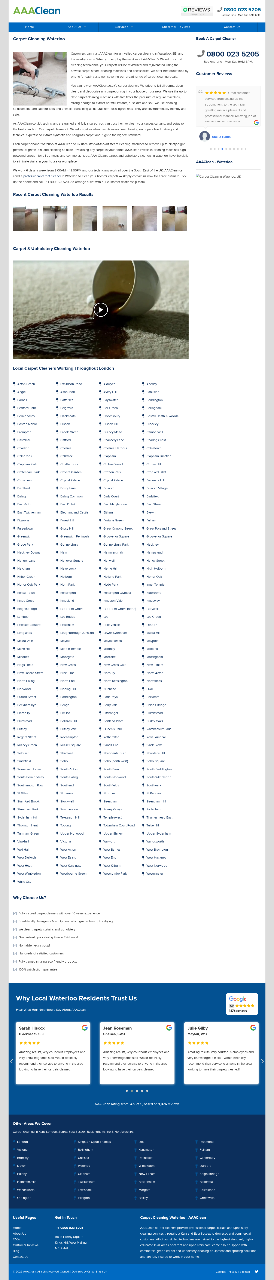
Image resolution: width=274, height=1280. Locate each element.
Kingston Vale (112, 601)
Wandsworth (155, 841)
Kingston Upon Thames (94, 1142)
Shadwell (66, 753)
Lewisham (67, 625)
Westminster (154, 873)
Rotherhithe (111, 737)
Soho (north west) (115, 761)
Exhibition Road (71, 384)
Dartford (205, 1166)
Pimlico (65, 713)
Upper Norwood (72, 833)
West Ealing (68, 857)
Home (29, 27)
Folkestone (207, 1190)
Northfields (154, 681)
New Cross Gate (114, 665)
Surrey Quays (112, 809)
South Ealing (69, 777)
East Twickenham (29, 512)
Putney (22, 729)
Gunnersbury (69, 544)
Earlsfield (152, 496)
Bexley (143, 1198)
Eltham (108, 512)
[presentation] (11, 1061)
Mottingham (154, 657)
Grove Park (25, 544)
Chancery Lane (113, 440)
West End (109, 857)
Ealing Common (71, 496)
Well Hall (23, 849)
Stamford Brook (28, 801)
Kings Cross (25, 601)
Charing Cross (156, 440)
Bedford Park (26, 408)
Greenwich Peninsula (74, 536)
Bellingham (154, 408)
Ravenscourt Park (158, 729)
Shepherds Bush (114, 753)
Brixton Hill (110, 424)
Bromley (22, 1158)
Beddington (154, 400)
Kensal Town (26, 593)
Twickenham (86, 1182)
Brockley (152, 424)
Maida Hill (153, 633)
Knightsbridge (27, 609)
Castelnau (24, 440)
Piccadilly (23, 713)
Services (121, 27)
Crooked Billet (156, 472)
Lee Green (153, 617)
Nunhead (109, 689)
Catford (65, 440)
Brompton (24, 432)
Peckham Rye (26, 705)
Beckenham (147, 1182)
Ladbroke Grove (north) (119, 609)
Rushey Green (27, 745)
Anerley (151, 384)
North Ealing (26, 681)
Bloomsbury (111, 416)
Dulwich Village (157, 488)
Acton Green (26, 384)
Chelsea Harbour (115, 448)
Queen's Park (112, 729)
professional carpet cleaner (42, 176)
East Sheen (154, 504)
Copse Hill (153, 464)
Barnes (22, 400)
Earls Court (111, 496)
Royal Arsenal (155, 737)
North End (67, 681)
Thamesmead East (159, 817)
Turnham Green (28, 833)
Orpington (24, 1198)
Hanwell (109, 561)
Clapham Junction (158, 456)
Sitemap (245, 1272)
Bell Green (110, 408)
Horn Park (67, 584)
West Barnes (112, 849)
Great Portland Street (161, 528)
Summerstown (70, 809)
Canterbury (207, 1158)
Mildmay (109, 649)
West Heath (25, 866)
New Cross (68, 665)
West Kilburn (112, 866)
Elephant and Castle (74, 512)
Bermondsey (26, 416)
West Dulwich (26, 857)
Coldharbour (69, 464)
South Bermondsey (30, 777)
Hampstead (154, 552)
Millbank (152, 649)
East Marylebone (115, 504)
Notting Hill (68, 689)
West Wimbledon (29, 873)
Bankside (152, 392)
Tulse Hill (152, 825)
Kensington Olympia (117, 593)
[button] (211, 149)
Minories (23, 657)
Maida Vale (25, 641)
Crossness (24, 480)
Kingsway (153, 601)
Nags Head (25, 665)
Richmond (207, 1142)
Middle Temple (70, 649)
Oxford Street (26, 697)
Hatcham (23, 568)
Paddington (68, 697)
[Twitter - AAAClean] (256, 1272)
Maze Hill (23, 649)
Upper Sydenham (158, 833)
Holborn (66, 577)
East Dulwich (69, 504)
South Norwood (114, 777)
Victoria (65, 841)
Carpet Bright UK (97, 1271)
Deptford (23, 488)
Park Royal (110, 697)
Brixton (65, 424)
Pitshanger (110, 713)
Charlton (23, 448)
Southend (67, 785)
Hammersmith (113, 552)
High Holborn (155, 568)
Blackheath (68, 416)
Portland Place (113, 721)
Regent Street (26, 737)
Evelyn (150, 512)
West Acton (68, 849)
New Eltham (154, 665)
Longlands (24, 633)
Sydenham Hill (27, 817)
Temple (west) (112, 817)
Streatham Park (28, 809)
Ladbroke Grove (71, 609)
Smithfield (24, 761)
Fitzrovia (23, 520)
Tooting (65, 825)
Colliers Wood (113, 464)
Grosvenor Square (116, 536)
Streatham (110, 801)
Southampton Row (30, 785)
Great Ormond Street (118, 528)
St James (66, 793)
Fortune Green (113, 520)
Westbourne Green (73, 873)
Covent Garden (71, 472)
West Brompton (157, 849)
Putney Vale (68, 729)
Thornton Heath (28, 825)
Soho (64, 761)
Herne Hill (110, 568)
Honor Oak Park (28, 584)
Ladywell (152, 609)
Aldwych (109, 384)
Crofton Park (112, 472)
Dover (21, 1166)
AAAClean (29, 1271)
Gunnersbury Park (116, 544)
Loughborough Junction (77, 633)
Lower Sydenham (115, 633)
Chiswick (66, 456)
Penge (64, 705)
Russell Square (70, 745)
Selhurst (22, 753)
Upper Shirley (112, 833)
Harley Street (155, 561)
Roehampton (69, 737)
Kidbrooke (153, 593)
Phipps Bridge (156, 705)
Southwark (153, 785)
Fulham (151, 520)
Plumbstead (154, 713)
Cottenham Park (28, 472)
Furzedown (25, 528)
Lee (105, 617)
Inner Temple (155, 584)
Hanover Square (71, 561)
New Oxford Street (30, 673)
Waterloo (84, 1166)
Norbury (109, 673)
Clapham (109, 456)
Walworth (109, 841)
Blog (16, 1251)
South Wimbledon (158, 777)
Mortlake (109, 657)
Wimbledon (147, 1166)
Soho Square (155, 761)
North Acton (154, 673)
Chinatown (153, 448)
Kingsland (67, 601)
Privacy (232, 1272)
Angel (21, 392)
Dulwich (108, 488)
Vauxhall (23, 841)
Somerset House (29, 769)
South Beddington (159, 769)
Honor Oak (154, 577)
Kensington (68, 593)
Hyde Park (110, 584)
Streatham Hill (156, 801)
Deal (142, 1142)
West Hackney (156, 857)
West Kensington (71, 866)
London (151, 625)
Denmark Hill (155, 480)
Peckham (152, 697)
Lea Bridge (67, 617)
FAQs (16, 1239)
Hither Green (26, 577)
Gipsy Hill (66, 528)
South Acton (68, 769)
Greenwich (24, 536)
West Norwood (156, 866)
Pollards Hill (68, 721)
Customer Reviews (176, 27)
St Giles (22, 793)
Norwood (24, 689)
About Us (75, 27)
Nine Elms (67, 673)
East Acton (24, 504)
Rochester (146, 1158)
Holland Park (112, 577)
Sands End (111, 745)
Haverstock (68, 568)
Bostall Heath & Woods (162, 416)
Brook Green (69, 432)
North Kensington (115, 681)
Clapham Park (27, 464)
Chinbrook (24, 456)
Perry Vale (110, 705)
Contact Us (232, 27)
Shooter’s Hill (155, 753)
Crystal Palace (70, 480)
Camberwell (154, 432)
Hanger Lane (26, 561)
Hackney (152, 544)
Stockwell (67, 801)
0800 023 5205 (241, 10)
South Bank (111, 769)
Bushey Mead (112, 432)
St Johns (109, 793)
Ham (63, 552)
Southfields (111, 785)
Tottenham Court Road (119, 825)
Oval (149, 689)
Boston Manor (27, 424)
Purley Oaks (154, 721)
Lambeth (23, 617)
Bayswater (110, 400)
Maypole (152, 641)
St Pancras (153, 793)
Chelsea (65, 448)
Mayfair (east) (112, 641)
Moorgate (67, 657)
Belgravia (66, 408)
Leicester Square (28, 625)
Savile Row (154, 745)
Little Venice (111, 625)
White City (24, 882)
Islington (84, 1198)
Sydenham (153, 809)
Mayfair (65, 641)
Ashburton (67, 392)
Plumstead (24, 721)
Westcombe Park (115, 873)
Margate (144, 1190)
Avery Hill (109, 392)
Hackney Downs (28, 552)
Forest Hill (67, 520)
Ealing (21, 496)
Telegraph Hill (69, 817)
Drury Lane (68, 488)
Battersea (66, 400)
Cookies (221, 1272)
